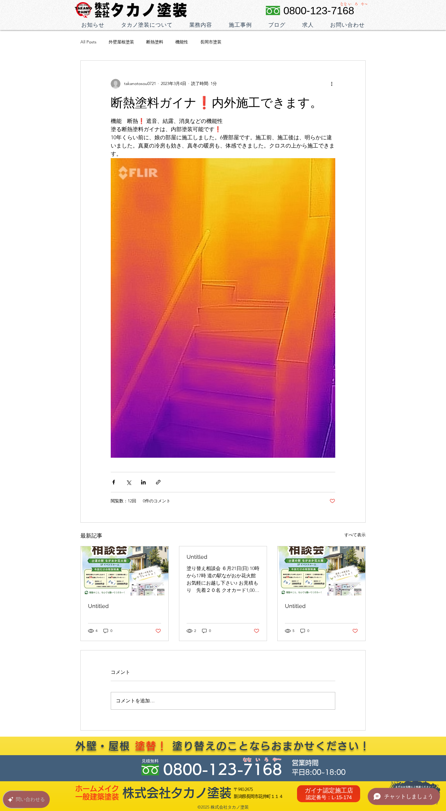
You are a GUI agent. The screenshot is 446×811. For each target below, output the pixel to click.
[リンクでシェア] (158, 482)
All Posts (88, 42)
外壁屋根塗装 (121, 42)
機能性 (181, 42)
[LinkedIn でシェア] (143, 482)
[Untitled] (124, 571)
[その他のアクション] (331, 83)
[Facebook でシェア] (114, 482)
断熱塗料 (154, 42)
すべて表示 (355, 535)
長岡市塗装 (210, 42)
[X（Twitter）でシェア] (128, 482)
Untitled (98, 606)
